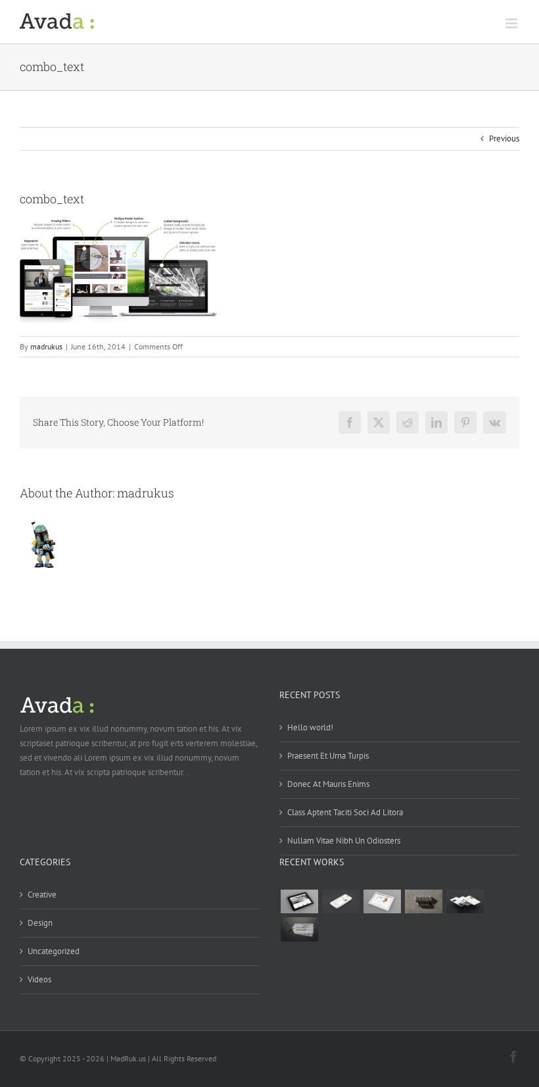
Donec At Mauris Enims (328, 784)
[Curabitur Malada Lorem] (464, 901)
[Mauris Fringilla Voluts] (340, 901)
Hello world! (310, 727)
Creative (42, 894)
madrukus (46, 346)
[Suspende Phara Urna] (299, 929)
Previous (504, 138)
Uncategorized (54, 951)
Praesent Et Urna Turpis (328, 755)
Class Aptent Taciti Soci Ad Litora (345, 812)
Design (40, 922)
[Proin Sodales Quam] (382, 901)
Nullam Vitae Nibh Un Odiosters (343, 840)
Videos (39, 979)
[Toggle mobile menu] (512, 23)
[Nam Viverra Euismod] (423, 901)
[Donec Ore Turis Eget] (299, 901)
